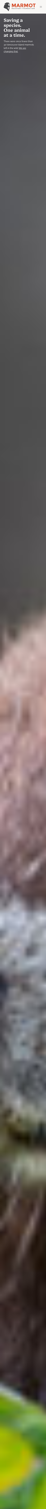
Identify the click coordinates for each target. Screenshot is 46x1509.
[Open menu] (40, 6)
